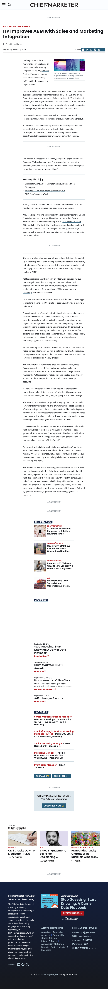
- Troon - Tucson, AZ (50, 766)
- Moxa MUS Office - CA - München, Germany (54, 734)
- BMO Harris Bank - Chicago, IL (52, 744)
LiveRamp (27, 292)
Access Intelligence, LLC (48, 974)
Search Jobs (60, 776)
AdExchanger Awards (48, 698)
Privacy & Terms (49, 941)
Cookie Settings (49, 938)
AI (48, 578)
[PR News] (77, 861)
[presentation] (40, 531)
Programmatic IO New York (52, 680)
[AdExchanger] (71, 919)
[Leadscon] (17, 858)
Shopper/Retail (54, 526)
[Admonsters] (48, 861)
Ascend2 (44, 313)
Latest (11, 848)
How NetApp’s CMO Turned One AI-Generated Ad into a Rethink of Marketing (58, 584)
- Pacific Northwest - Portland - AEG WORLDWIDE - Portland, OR (49, 755)
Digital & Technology (81, 848)
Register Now (40, 656)
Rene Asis (46, 289)
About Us (45, 935)
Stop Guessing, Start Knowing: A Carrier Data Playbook (50, 650)
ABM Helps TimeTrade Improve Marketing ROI (45, 190)
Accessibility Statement (52, 944)
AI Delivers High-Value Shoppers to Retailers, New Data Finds (59, 531)
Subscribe (58, 932)
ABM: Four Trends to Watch (36, 194)
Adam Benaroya (30, 98)
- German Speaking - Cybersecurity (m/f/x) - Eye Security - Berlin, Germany (53, 720)
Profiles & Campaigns (15, 26)
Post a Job (41, 776)
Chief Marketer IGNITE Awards (48, 666)
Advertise (46, 932)
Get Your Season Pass (44, 689)
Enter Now (39, 671)
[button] (4, 5)
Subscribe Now (53, 805)
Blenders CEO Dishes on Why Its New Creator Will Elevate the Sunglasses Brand (60, 567)
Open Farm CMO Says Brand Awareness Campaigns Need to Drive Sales (58, 549)
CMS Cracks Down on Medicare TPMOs (22, 852)
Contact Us (58, 935)
